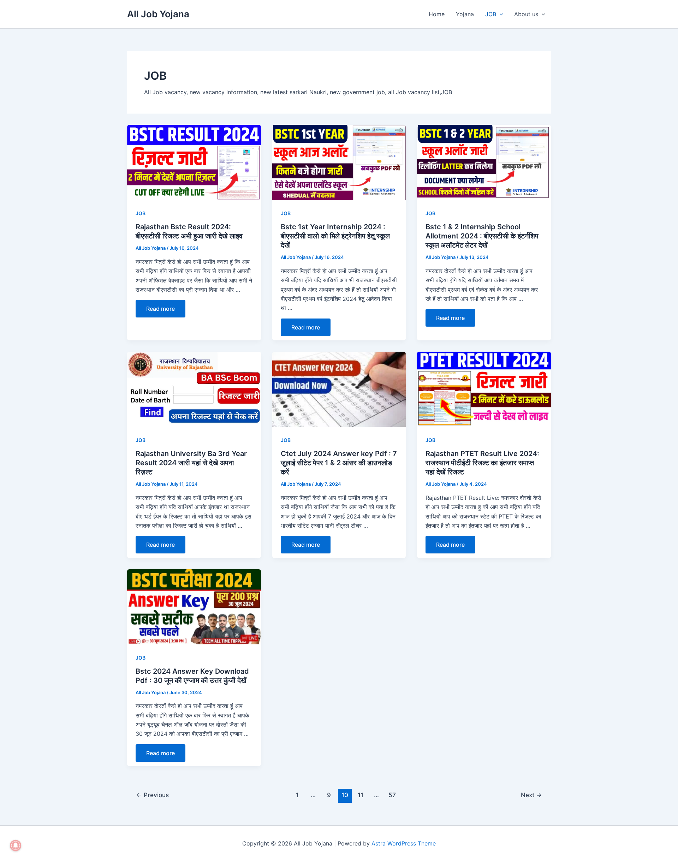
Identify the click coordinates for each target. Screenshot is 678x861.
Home (437, 14)
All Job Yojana (158, 13)
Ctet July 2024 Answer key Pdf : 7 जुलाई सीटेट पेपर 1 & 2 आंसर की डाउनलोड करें (339, 462)
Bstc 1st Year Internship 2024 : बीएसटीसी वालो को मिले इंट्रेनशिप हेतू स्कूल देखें (335, 236)
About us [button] (526, 14)
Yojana (465, 14)
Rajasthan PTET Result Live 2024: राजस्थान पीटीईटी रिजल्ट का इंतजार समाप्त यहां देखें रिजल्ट (482, 462)
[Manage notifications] (15, 845)
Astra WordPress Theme (403, 843)
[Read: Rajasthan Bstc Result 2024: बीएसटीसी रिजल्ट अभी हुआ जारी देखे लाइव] (194, 161)
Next (531, 795)
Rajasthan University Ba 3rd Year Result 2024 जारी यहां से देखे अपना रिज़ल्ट (191, 462)
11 (360, 795)
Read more (160, 308)
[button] (499, 14)
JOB (140, 213)
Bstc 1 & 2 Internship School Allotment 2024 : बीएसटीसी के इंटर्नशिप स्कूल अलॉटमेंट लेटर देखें (482, 236)
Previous (152, 795)
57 (392, 795)
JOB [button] (490, 14)
